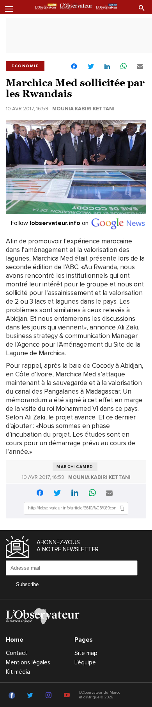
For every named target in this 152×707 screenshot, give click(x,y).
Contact (16, 653)
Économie (25, 66)
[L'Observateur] (46, 7)
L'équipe (85, 662)
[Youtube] (68, 696)
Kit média (18, 671)
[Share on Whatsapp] (123, 66)
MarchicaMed (75, 466)
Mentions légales (28, 662)
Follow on (50, 223)
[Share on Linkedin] (107, 66)
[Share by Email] (140, 66)
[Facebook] (13, 696)
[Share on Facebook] (74, 67)
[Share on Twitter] (91, 66)
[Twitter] (31, 696)
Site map (85, 653)
